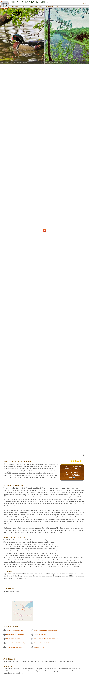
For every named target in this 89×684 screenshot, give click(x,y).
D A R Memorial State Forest (14, 647)
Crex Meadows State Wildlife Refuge (16, 634)
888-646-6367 (74, 474)
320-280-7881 (74, 473)
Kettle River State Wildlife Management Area (46, 638)
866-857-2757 (76, 475)
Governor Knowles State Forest (14, 630)
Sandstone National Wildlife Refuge (16, 643)
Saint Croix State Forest (40, 634)
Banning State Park (39, 647)
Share (86, 3)
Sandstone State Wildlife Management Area (45, 643)
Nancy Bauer (59, 62)
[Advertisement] (19, 456)
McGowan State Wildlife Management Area (45, 630)
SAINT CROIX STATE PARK (72, 467)
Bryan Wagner (23, 62)
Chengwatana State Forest (13, 638)
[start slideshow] (44, 230)
